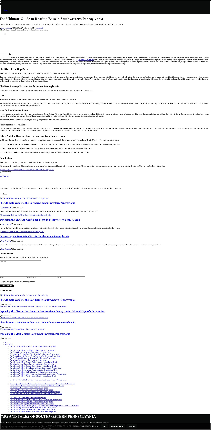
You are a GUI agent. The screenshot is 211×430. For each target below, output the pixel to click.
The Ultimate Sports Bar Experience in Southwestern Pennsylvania (33, 408)
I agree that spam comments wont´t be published (18, 282)
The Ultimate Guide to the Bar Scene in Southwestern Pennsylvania (33, 372)
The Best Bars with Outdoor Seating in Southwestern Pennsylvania (33, 358)
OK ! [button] (104, 426)
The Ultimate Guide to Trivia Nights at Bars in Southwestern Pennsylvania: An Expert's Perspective (44, 406)
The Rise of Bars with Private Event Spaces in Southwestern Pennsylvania (35, 356)
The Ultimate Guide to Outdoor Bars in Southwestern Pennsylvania (33, 366)
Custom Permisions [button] (117, 426)
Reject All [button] (132, 426)
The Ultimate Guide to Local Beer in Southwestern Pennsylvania (32, 410)
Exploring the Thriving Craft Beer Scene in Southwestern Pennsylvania (34, 354)
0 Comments (39, 28)
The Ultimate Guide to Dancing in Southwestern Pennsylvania (31, 402)
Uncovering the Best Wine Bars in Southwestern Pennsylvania (31, 390)
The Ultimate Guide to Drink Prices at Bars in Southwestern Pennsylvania (35, 368)
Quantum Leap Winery (86, 60)
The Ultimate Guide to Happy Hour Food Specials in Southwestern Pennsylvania (38, 374)
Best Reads (9, 344)
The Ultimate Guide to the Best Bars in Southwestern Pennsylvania (33, 346)
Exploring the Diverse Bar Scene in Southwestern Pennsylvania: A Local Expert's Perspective (42, 384)
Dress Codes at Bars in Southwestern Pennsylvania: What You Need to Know (37, 386)
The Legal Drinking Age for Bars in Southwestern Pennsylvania (32, 404)
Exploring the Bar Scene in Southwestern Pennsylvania (29, 388)
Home (6, 10)
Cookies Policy (94, 426)
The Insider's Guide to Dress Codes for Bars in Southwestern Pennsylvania (36, 394)
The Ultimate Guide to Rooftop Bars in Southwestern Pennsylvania (33, 376)
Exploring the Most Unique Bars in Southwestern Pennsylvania (32, 364)
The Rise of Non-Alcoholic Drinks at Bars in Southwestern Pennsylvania (35, 392)
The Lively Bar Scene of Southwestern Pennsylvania (28, 398)
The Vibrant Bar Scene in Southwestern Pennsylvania (28, 360)
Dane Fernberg (6, 28)
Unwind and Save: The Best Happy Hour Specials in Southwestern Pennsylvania (38, 380)
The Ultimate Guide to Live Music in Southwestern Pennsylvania (32, 350)
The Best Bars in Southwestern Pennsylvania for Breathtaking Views (33, 370)
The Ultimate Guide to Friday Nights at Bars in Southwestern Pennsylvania (36, 400)
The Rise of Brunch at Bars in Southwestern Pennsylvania (30, 352)
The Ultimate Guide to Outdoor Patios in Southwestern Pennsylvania (33, 362)
